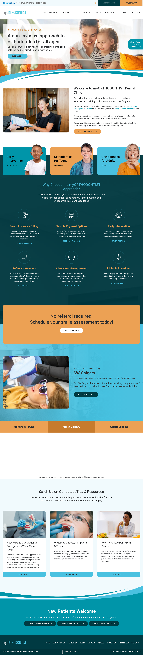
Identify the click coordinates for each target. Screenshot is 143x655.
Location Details (84, 394)
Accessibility (124, 651)
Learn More (16, 56)
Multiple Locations (118, 268)
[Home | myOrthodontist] (18, 643)
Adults (86, 13)
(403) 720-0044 (129, 378)
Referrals (123, 13)
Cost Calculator (70, 241)
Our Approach (50, 13)
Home (47, 643)
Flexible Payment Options (71, 226)
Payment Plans (23, 243)
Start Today (117, 241)
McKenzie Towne (24, 426)
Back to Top (137, 651)
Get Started (23, 286)
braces (89, 109)
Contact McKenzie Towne (39, 623)
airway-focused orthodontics (125, 109)
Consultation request (131, 3)
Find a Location (70, 331)
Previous (2, 382)
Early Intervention (119, 226)
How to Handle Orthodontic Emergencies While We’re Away (22, 546)
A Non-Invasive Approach (71, 268)
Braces (97, 13)
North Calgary (71, 426)
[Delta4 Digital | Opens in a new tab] (71, 652)
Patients (136, 13)
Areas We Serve (109, 3)
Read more (23, 575)
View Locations (117, 283)
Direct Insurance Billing (24, 226)
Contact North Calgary (71, 623)
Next (140, 382)
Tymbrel (36, 651)
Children (65, 13)
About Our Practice (86, 131)
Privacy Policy (115, 651)
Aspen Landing (119, 426)
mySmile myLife (70, 286)
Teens (76, 13)
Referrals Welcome (24, 268)
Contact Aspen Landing (102, 623)
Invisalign (109, 13)
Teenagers (58, 166)
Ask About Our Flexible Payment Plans (135, 44)
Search (131, 651)
